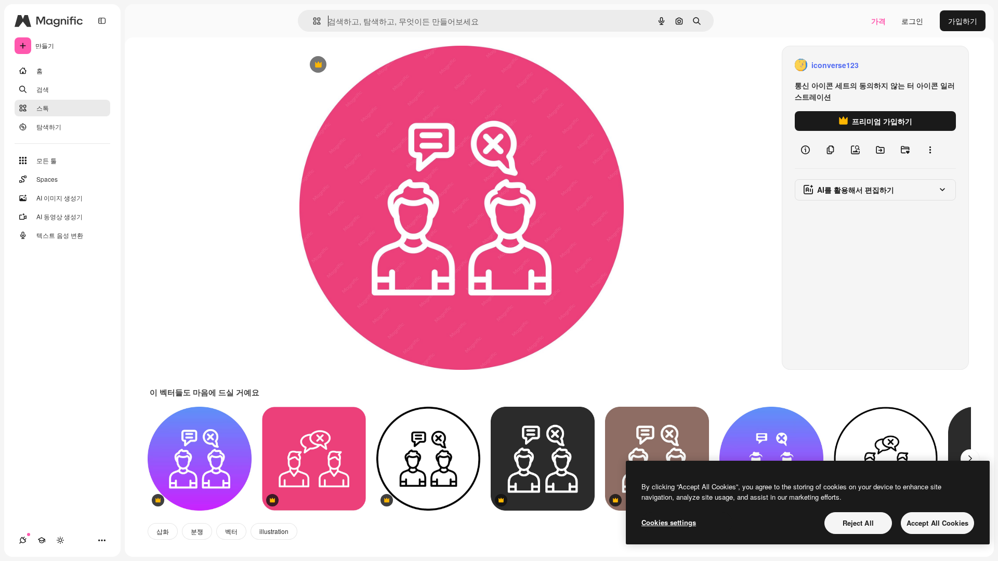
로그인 (912, 21)
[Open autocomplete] (312, 21)
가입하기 (962, 21)
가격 (878, 21)
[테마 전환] (60, 540)
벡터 (231, 531)
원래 (359, 65)
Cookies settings (668, 522)
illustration (273, 531)
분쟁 (197, 531)
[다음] (970, 459)
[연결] (23, 540)
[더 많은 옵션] (930, 149)
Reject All (858, 523)
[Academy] (41, 540)
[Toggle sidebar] (102, 20)
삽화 (162, 531)
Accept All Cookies (937, 523)
